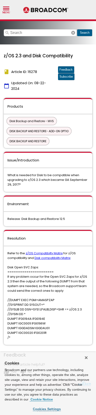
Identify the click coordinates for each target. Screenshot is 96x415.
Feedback (66, 69)
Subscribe (66, 76)
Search (84, 32)
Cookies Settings (47, 409)
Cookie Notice (41, 399)
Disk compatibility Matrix (52, 258)
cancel (73, 32)
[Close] (86, 357)
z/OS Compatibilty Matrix (44, 253)
